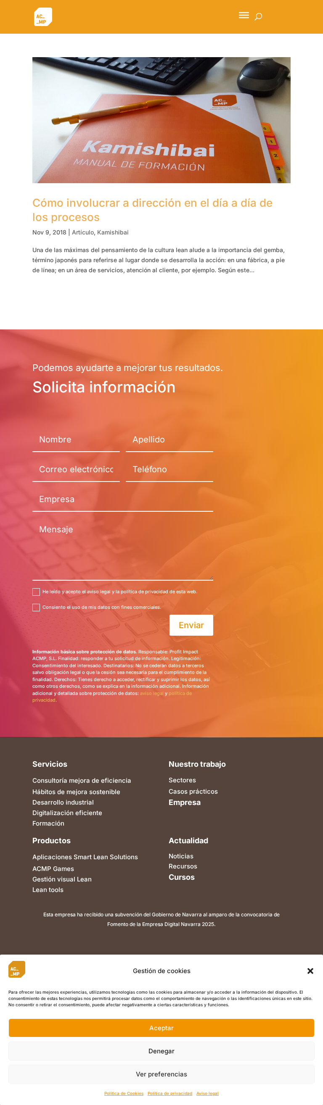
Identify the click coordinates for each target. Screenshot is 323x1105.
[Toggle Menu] (244, 15)
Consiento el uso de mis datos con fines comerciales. (101, 607)
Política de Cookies (123, 1093)
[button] (310, 971)
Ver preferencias (161, 1074)
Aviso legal (207, 1093)
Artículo (83, 232)
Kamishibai (113, 232)
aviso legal (152, 693)
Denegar (161, 1051)
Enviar (191, 625)
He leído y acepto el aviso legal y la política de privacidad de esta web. (119, 592)
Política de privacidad (170, 1093)
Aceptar (161, 1028)
